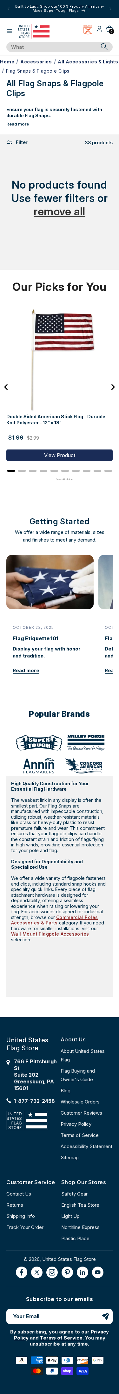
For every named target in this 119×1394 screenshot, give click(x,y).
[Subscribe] (105, 1316)
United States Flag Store (69, 1259)
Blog (65, 1091)
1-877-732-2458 (34, 1101)
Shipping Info (20, 1216)
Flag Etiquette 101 (35, 638)
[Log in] (99, 31)
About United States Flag (83, 1055)
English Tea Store (80, 1205)
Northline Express (80, 1227)
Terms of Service (80, 1135)
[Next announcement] (110, 9)
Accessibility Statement (86, 1146)
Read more (17, 123)
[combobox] (52, 47)
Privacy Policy (76, 1124)
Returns (14, 1205)
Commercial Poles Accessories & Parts (54, 920)
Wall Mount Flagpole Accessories (50, 934)
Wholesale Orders (80, 1102)
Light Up (70, 1216)
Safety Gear (74, 1194)
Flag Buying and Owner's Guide (78, 1075)
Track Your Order (24, 1227)
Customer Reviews (81, 1113)
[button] (10, 31)
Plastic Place (75, 1238)
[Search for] (104, 47)
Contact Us (18, 1194)
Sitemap (70, 1157)
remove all (59, 211)
